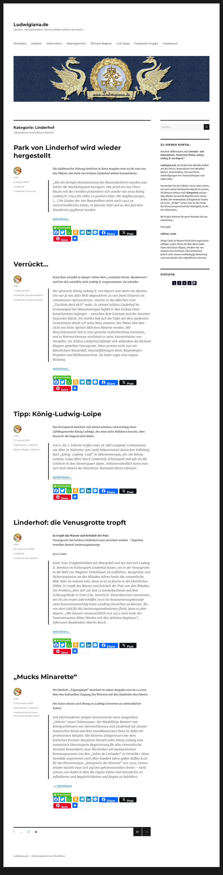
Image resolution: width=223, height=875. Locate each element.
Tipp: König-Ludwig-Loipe (57, 414)
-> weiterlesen (62, 785)
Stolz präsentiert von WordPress (48, 856)
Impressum (170, 43)
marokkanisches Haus (25, 712)
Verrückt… (31, 264)
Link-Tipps (123, 43)
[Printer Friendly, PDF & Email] (62, 228)
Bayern (17, 449)
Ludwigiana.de (31, 24)
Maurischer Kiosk (23, 715)
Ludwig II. (35, 449)
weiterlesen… (61, 219)
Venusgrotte (31, 558)
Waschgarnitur (76, 43)
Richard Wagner (101, 43)
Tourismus (30, 191)
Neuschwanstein (34, 295)
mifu (16, 177)
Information (54, 43)
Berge (25, 449)
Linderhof (19, 186)
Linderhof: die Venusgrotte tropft (70, 522)
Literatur (36, 43)
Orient (36, 715)
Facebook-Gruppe (146, 43)
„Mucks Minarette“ (45, 677)
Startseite (20, 43)
